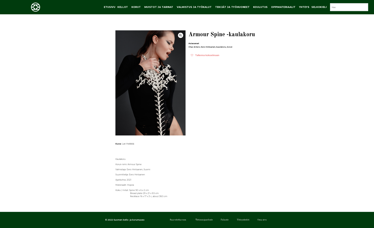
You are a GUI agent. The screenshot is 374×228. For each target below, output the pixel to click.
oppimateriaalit (283, 7)
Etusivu (109, 7)
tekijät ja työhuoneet (232, 7)
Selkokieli (319, 7)
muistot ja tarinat (158, 7)
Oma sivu (262, 220)
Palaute (225, 220)
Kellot (122, 7)
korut (136, 7)
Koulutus (260, 7)
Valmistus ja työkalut (194, 7)
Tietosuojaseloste (204, 220)
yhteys (304, 7)
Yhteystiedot (243, 220)
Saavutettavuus (178, 220)
